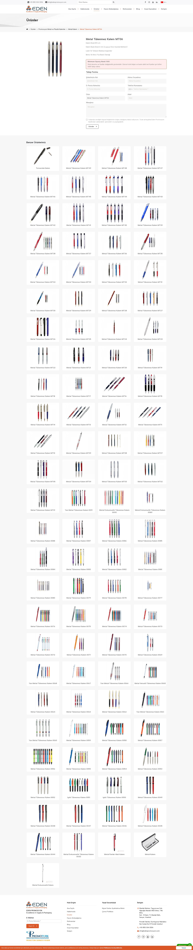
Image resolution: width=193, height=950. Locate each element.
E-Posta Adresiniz (93, 86)
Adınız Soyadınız (134, 77)
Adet (129, 94)
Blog (138, 9)
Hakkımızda (84, 9)
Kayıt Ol (31, 926)
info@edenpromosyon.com (57, 2)
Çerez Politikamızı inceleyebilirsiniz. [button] (111, 948)
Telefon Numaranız (135, 86)
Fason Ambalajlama (111, 9)
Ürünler (96, 9)
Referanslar (127, 9)
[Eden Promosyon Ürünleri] (36, 9)
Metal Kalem (72, 29)
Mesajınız (89, 103)
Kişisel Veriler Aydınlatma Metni (113, 908)
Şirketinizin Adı (92, 77)
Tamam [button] (184, 948)
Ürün (88, 94)
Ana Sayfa (72, 9)
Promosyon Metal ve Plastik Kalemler (52, 29)
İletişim (164, 9)
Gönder (91, 126)
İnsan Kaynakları (150, 9)
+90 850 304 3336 (36, 2)
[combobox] (130, 89)
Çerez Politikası (107, 912)
